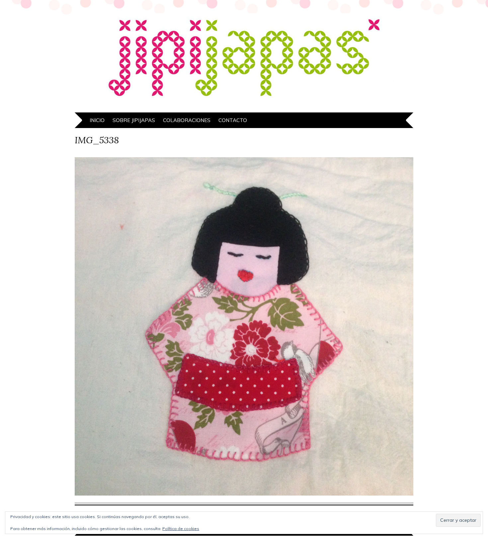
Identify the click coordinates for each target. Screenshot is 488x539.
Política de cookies (180, 528)
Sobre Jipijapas (134, 120)
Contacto (232, 120)
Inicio (97, 120)
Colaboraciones (186, 120)
